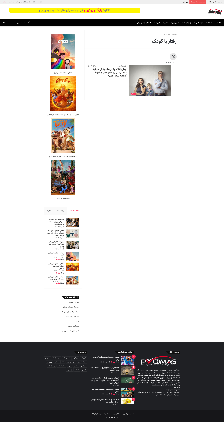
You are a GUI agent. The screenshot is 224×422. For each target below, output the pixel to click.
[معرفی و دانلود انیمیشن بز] (63, 178)
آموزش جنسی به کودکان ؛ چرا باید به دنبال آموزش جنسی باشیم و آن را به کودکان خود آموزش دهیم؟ (105, 380)
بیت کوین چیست (73, 326)
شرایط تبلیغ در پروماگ (23, 2)
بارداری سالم (66, 358)
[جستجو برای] (4, 22)
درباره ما (11, 2)
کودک (77, 370)
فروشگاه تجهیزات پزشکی (71, 307)
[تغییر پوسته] (29, 22)
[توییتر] (114, 417)
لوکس (84, 370)
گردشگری (69, 370)
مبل (77, 321)
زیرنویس (49, 362)
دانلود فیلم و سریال (143, 22)
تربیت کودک (56, 358)
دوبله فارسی (82, 362)
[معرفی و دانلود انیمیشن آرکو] (63, 52)
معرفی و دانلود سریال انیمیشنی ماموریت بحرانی (105, 390)
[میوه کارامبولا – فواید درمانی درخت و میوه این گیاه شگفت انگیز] (127, 401)
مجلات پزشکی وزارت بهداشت (69, 312)
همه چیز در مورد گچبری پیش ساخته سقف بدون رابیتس (105, 368)
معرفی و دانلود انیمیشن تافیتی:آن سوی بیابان (63, 156)
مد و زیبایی (175, 22)
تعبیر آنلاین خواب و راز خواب (69, 331)
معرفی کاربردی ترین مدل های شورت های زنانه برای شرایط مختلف (55, 233)
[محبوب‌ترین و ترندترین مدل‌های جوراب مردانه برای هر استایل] (72, 222)
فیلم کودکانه (51, 366)
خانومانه (209, 22)
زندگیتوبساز (187, 22)
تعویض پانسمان (74, 302)
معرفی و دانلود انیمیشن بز (63, 198)
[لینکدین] (112, 417)
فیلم (69, 366)
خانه (33, 2)
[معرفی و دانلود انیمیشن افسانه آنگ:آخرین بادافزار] (63, 94)
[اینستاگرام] (109, 417)
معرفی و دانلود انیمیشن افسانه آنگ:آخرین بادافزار (63, 114)
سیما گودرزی (121, 66)
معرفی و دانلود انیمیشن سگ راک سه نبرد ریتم (105, 358)
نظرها (49, 210)
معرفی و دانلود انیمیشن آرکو (63, 72)
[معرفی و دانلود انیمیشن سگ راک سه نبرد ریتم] (127, 360)
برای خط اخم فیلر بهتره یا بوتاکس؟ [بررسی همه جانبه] (171, 2)
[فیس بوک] (117, 417)
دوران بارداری (71, 362)
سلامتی (76, 366)
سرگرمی (83, 366)
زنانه (63, 362)
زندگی (56, 362)
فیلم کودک (61, 366)
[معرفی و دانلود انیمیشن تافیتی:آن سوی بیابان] (63, 136)
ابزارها (158, 22)
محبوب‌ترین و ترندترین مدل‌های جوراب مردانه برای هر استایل (56, 222)
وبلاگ (5, 2)
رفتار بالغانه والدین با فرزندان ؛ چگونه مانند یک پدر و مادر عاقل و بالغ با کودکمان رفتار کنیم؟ (109, 72)
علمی (166, 22)
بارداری (76, 358)
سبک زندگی (199, 22)
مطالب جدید (74, 210)
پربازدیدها (60, 210)
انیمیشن (83, 358)
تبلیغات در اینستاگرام (72, 316)
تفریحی (47, 358)
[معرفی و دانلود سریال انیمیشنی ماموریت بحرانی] (127, 392)
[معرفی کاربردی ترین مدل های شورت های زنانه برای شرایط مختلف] (72, 233)
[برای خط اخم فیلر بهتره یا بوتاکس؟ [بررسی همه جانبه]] (72, 245)
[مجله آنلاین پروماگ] (215, 12)
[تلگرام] (106, 417)
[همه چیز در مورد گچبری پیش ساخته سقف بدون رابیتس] (127, 370)
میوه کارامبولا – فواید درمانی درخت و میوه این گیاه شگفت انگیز (105, 400)
